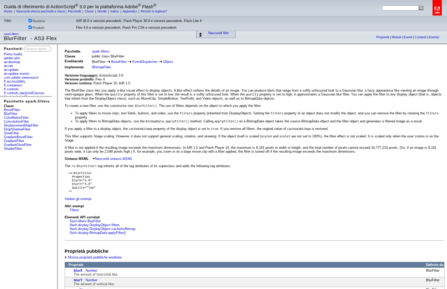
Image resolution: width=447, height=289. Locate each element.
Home (8, 11)
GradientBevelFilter (18, 137)
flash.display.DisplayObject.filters (95, 225)
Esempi (434, 37)
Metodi (397, 37)
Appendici (130, 11)
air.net (8, 66)
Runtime (39, 21)
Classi (89, 11)
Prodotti (38, 28)
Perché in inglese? (154, 11)
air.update (11, 70)
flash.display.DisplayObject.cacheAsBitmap (102, 229)
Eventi (408, 37)
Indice (115, 11)
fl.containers (13, 85)
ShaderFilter (13, 149)
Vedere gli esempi (78, 199)
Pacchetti (75, 11)
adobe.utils (12, 58)
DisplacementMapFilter (21, 125)
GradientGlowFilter (18, 145)
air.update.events (16, 74)
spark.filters (11, 33)
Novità (102, 11)
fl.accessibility (14, 81)
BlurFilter (10, 114)
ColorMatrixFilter (16, 118)
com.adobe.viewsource (21, 77)
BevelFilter (12, 110)
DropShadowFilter (17, 129)
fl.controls (11, 89)
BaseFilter (118, 62)
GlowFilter (11, 133)
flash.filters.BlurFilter (85, 221)
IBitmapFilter (101, 67)
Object (168, 62)
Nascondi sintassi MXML (113, 159)
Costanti (421, 37)
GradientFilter (14, 141)
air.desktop (12, 62)
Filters (74, 210)
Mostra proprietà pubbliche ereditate (94, 257)
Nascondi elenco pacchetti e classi (40, 11)
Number (91, 270)
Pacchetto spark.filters (27, 101)
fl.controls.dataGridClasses (24, 93)
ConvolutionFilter (16, 121)
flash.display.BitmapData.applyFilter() (98, 233)
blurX (78, 270)
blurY (78, 280)
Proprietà (383, 37)
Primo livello (13, 54)
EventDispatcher (144, 62)
